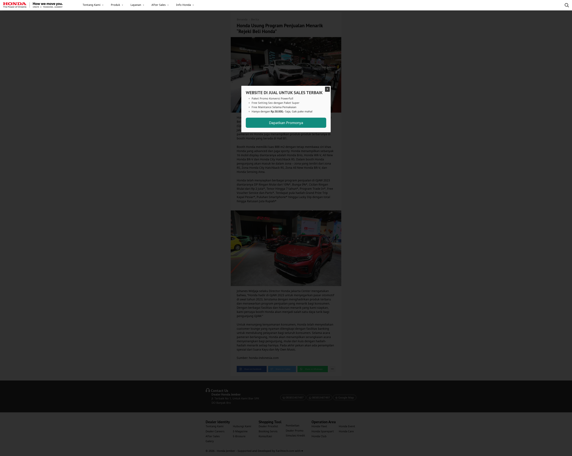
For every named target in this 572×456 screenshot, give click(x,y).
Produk (115, 5)
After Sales (158, 5)
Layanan (135, 5)
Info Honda (183, 5)
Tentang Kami (91, 5)
